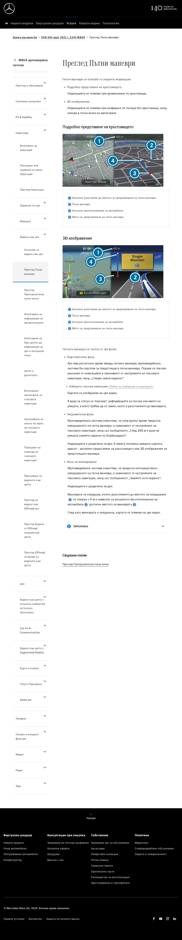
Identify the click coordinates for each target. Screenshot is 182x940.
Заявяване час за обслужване (110, 842)
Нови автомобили (15, 848)
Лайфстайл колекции (104, 854)
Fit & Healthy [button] (24, 117)
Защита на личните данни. (63, 918)
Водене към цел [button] (29, 237)
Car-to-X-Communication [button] (30, 630)
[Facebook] (154, 918)
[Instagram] (167, 918)
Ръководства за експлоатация (110, 877)
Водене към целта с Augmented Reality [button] (32, 650)
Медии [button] (20, 754)
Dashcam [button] (25, 700)
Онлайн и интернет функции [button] (27, 737)
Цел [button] (22, 584)
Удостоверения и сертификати (110, 882)
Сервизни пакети (102, 865)
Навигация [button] (22, 133)
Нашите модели (14, 842)
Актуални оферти (58, 848)
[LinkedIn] (174, 918)
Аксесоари (98, 848)
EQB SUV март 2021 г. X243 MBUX (63, 37)
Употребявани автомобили (21, 854)
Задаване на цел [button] (30, 205)
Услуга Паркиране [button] (31, 684)
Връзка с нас (55, 860)
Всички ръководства (25, 37)
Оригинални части (102, 871)
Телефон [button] (21, 718)
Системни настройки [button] (28, 101)
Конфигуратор (13, 860)
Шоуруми (53, 854)
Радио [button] (19, 770)
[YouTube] (161, 918)
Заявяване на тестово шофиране (68, 842)
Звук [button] (18, 786)
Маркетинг (141, 842)
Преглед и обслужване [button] (29, 85)
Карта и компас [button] (29, 668)
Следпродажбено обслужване (154, 848)
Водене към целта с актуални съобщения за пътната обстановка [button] (32, 606)
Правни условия (14, 918)
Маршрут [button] (25, 221)
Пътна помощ (99, 860)
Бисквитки (35, 918)
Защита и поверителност (151, 854)
